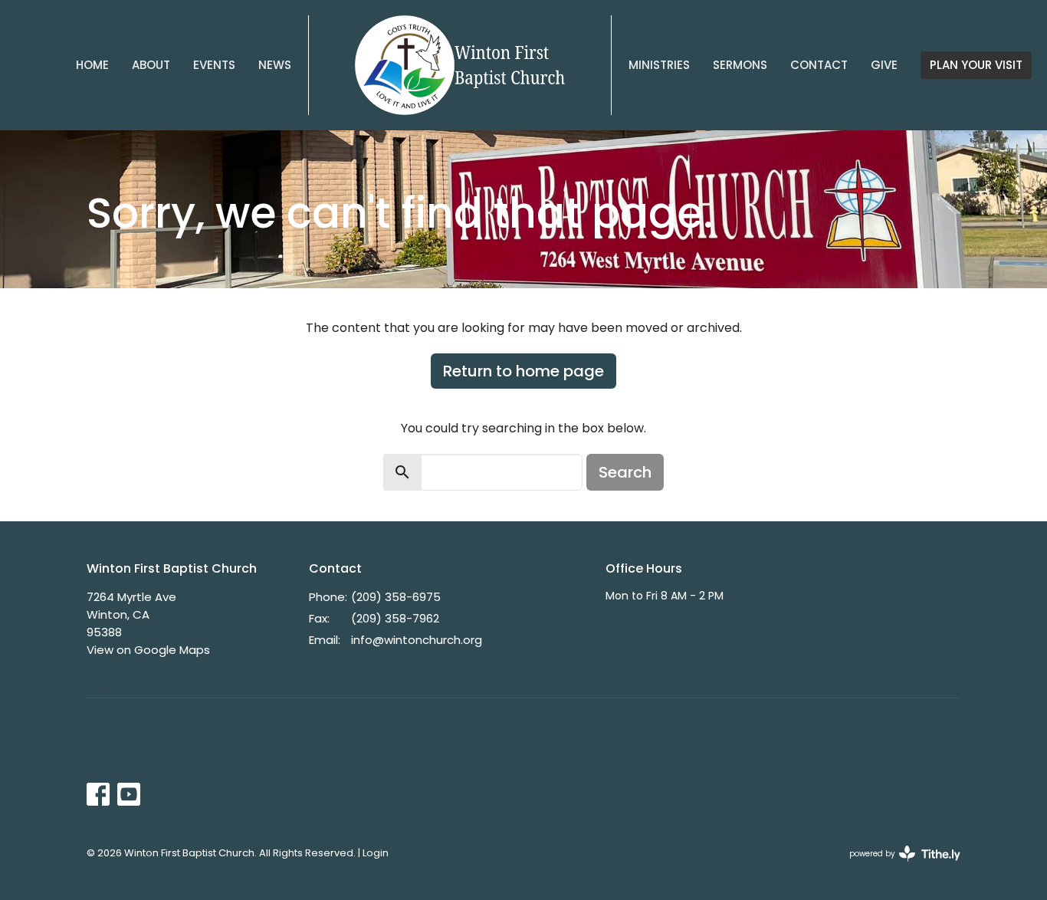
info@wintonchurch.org (416, 640)
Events (214, 65)
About (151, 65)
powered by (897, 866)
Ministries (659, 65)
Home (92, 65)
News (274, 65)
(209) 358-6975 (396, 597)
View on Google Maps (148, 650)
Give (884, 65)
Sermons (740, 65)
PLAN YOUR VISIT (976, 65)
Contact (819, 65)
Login (376, 853)
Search (625, 472)
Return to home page (523, 371)
